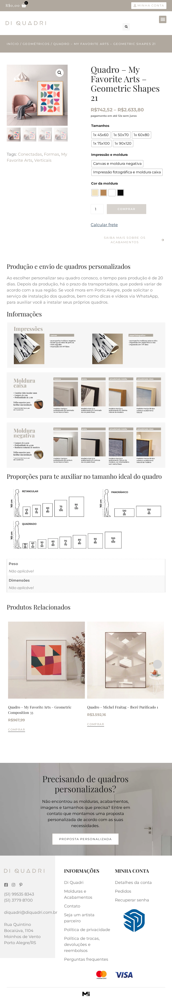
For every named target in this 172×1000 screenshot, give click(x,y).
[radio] (101, 135)
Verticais (43, 160)
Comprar (126, 209)
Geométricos (36, 44)
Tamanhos (100, 126)
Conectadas (30, 154)
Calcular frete (104, 224)
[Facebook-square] (6, 885)
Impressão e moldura (109, 154)
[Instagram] (13, 885)
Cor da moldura (104, 183)
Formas (51, 154)
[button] (162, 19)
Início (13, 44)
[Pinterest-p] (21, 885)
